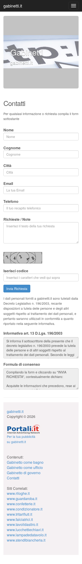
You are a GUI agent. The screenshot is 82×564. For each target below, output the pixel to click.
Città (7, 165)
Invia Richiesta (16, 288)
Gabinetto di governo (24, 472)
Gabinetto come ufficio (25, 467)
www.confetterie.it (21, 503)
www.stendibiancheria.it (26, 540)
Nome (8, 129)
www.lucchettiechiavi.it (25, 529)
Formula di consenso (21, 364)
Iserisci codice (15, 270)
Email (8, 183)
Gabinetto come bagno (25, 462)
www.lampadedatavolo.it (26, 534)
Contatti (13, 478)
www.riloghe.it (18, 493)
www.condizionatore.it (24, 509)
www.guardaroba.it (22, 498)
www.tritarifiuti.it (19, 514)
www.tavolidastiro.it (22, 524)
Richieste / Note (17, 219)
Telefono (10, 201)
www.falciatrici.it (20, 519)
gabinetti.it (12, 6)
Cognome (11, 147)
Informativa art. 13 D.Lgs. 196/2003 (32, 333)
